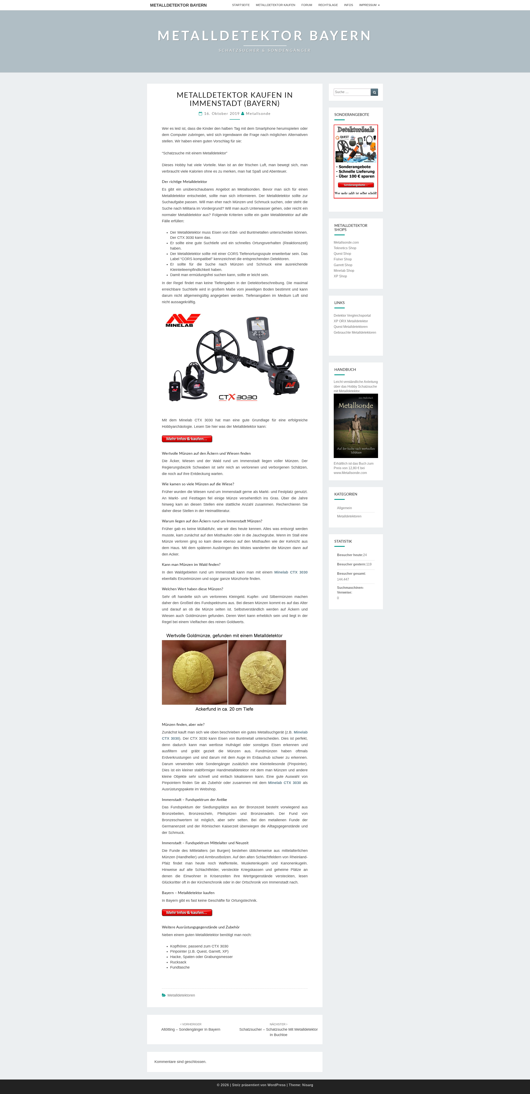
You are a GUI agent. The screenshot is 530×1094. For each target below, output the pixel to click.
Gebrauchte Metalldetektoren (355, 332)
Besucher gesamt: (351, 573)
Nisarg (307, 1085)
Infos (348, 5)
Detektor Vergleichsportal (352, 315)
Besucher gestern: (351, 564)
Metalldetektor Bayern (178, 5)
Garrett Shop (343, 265)
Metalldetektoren (181, 995)
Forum (306, 5)
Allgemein (344, 508)
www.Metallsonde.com (350, 473)
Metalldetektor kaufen (275, 5)
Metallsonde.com (346, 242)
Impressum (368, 5)
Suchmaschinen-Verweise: (350, 590)
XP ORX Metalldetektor (351, 321)
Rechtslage (328, 5)
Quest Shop (342, 253)
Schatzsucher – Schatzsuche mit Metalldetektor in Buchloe (278, 1030)
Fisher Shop (343, 259)
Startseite (241, 5)
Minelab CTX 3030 (290, 572)
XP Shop (340, 276)
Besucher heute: (350, 555)
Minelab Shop (344, 270)
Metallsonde (258, 114)
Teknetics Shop (345, 248)
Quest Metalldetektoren (351, 326)
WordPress (276, 1085)
